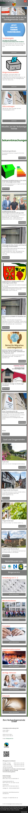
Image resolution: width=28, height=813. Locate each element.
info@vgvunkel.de (9, 738)
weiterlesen (14, 52)
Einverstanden (24, 812)
